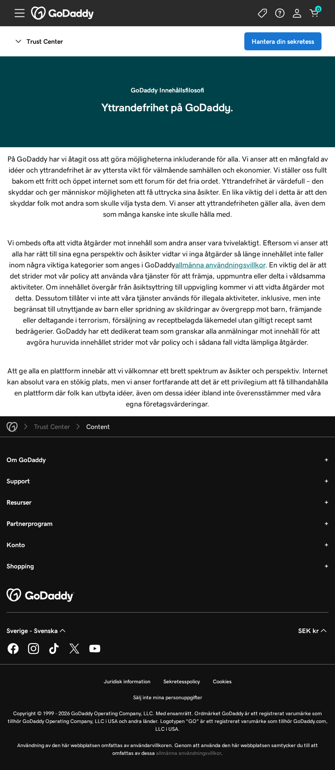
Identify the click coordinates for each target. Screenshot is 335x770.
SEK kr (308, 630)
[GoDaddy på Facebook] (13, 652)
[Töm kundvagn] (314, 13)
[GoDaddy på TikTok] (53, 652)
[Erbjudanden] (262, 13)
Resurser (19, 502)
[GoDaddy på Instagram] (33, 652)
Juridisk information (127, 681)
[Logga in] (297, 13)
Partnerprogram (30, 523)
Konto (16, 544)
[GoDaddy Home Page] (40, 595)
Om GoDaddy (26, 459)
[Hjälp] (280, 13)
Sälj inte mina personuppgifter (167, 697)
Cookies (222, 681)
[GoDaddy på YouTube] (94, 652)
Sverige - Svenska (32, 630)
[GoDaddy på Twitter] (74, 652)
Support (18, 481)
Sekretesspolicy (181, 681)
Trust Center (45, 41)
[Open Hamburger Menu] (16, 13)
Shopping (20, 566)
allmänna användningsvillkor (220, 265)
